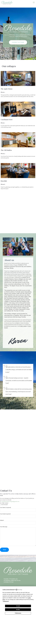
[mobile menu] (33, 2)
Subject (2, 520)
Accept (18, 606)
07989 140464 (4, 503)
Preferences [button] (6, 601)
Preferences (18, 613)
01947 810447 (4, 504)
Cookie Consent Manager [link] (8, 589)
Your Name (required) (5, 507)
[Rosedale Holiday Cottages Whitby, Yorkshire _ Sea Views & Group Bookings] (7, 2)
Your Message (3, 526)
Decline (18, 609)
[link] (18, 78)
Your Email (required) (5, 514)
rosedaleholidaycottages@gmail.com (10, 501)
